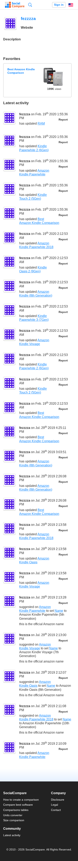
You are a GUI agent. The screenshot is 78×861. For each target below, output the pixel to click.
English (70, 4)
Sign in (59, 4)
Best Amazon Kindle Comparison (21, 71)
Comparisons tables (15, 810)
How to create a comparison (21, 799)
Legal (54, 804)
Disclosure (57, 799)
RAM (41, 123)
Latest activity (11, 835)
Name (59, 610)
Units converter (12, 815)
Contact (56, 810)
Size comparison (13, 820)
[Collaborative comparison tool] (14, 5)
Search (30, 5)
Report (63, 119)
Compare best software (18, 804)
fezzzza (24, 114)
